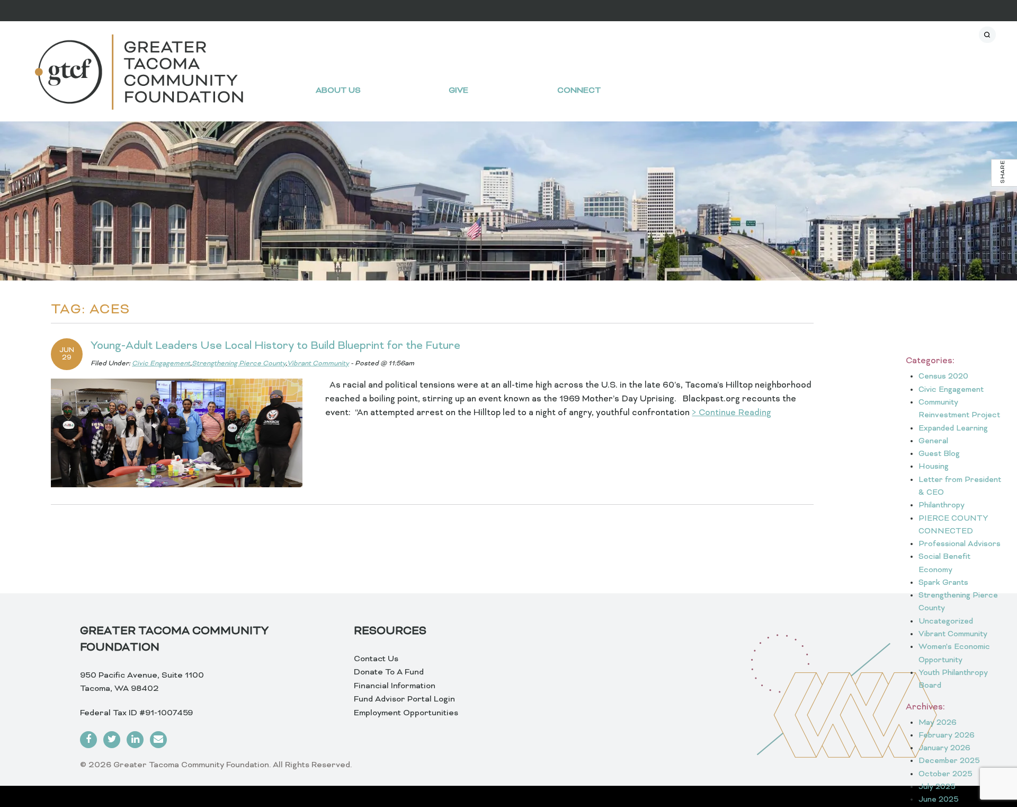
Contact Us (376, 659)
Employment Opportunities (406, 713)
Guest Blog (939, 454)
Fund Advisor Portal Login (404, 699)
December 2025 (949, 761)
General (933, 441)
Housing (933, 467)
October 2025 (945, 774)
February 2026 (946, 736)
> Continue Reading (731, 413)
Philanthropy (941, 506)
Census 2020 (943, 377)
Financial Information (394, 686)
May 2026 (937, 723)
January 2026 (944, 748)
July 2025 (937, 787)
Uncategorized (945, 622)
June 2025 (938, 800)
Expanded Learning (953, 429)
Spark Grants (943, 583)
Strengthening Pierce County (239, 363)
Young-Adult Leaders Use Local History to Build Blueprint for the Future (275, 346)
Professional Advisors (959, 544)
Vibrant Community (318, 363)
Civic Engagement (161, 363)
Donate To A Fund (389, 672)
